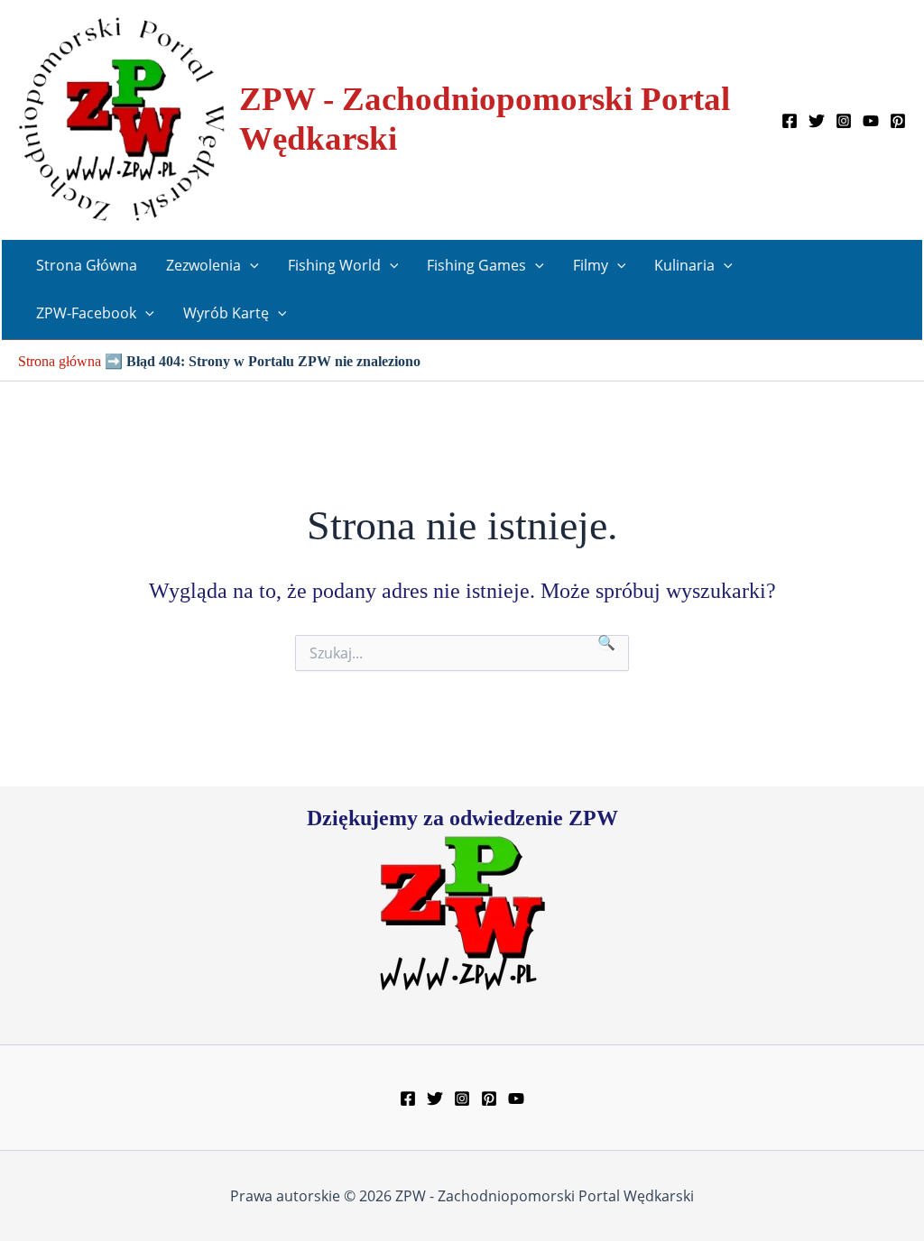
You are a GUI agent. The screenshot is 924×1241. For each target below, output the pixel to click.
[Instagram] (844, 121)
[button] (250, 266)
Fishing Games (476, 265)
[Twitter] (816, 121)
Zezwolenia (203, 265)
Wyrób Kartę (226, 313)
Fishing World (334, 265)
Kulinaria (684, 265)
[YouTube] (871, 121)
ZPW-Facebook (86, 313)
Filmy (590, 265)
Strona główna (59, 361)
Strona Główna (86, 265)
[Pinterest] (898, 121)
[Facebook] (789, 121)
